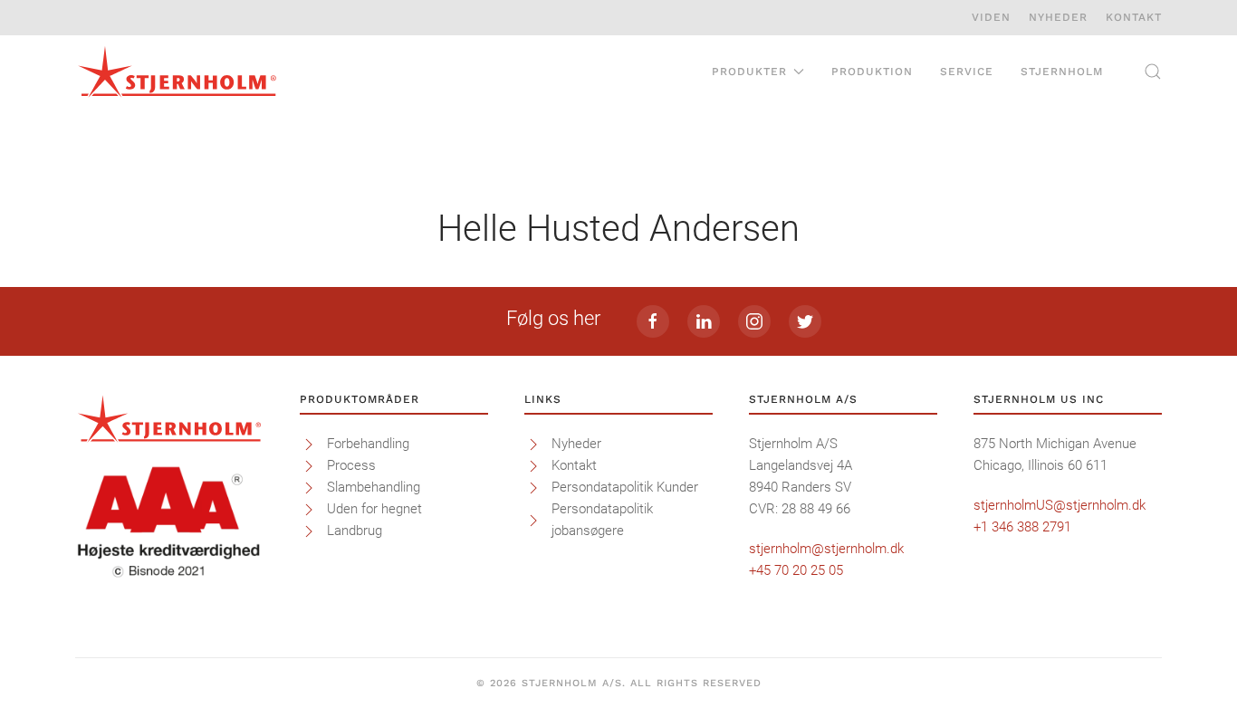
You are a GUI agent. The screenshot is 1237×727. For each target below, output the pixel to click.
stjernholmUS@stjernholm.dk (1059, 505)
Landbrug (354, 530)
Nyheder (1058, 17)
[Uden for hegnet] (309, 509)
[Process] (309, 465)
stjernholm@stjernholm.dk (826, 548)
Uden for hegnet (374, 509)
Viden (991, 17)
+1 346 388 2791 (1022, 527)
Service (966, 71)
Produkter (749, 71)
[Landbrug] (309, 530)
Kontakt (1134, 17)
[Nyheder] (533, 443)
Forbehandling (368, 443)
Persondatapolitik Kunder (624, 487)
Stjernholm (1062, 71)
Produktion (872, 71)
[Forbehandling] (309, 443)
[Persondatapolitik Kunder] (533, 487)
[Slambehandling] (309, 487)
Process (351, 465)
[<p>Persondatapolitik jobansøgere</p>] (533, 520)
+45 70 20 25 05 (796, 570)
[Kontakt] (533, 465)
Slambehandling (373, 487)
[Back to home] (177, 71)
